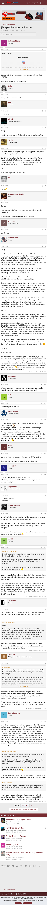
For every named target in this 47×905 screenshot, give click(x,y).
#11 (45, 403)
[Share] (42, 49)
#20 (45, 721)
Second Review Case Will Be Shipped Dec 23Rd (24, 853)
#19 (45, 663)
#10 (45, 385)
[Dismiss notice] (44, 9)
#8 (45, 229)
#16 (45, 514)
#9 (45, 246)
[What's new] (41, 3)
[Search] (45, 3)
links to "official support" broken (19, 819)
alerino (8, 846)
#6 (45, 186)
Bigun (7, 838)
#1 (45, 49)
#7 (45, 202)
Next (24, 805)
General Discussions (18, 822)
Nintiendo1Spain (8, 30)
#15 (45, 495)
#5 (45, 148)
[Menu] (3, 2)
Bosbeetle (8, 857)
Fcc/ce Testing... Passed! (16, 836)
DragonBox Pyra (8, 894)
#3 (45, 111)
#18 (45, 609)
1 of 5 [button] (17, 805)
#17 (45, 547)
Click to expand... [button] (23, 69)
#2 (45, 94)
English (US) (21, 894)
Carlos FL (8, 822)
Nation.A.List (9, 830)
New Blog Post (12, 844)
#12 (45, 420)
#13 (45, 453)
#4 (45, 127)
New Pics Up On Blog (15, 827)
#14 (45, 474)
